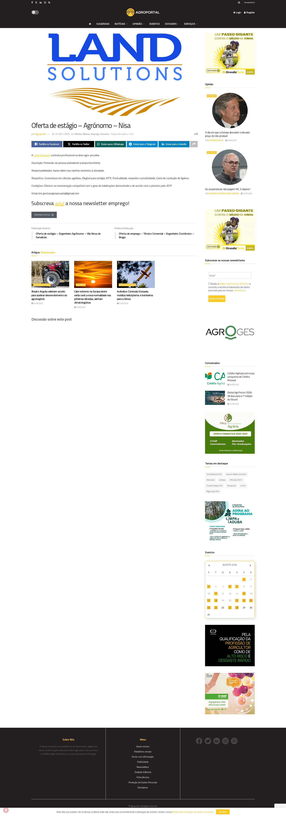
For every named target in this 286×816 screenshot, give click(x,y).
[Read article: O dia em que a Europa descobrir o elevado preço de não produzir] (230, 110)
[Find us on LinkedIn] (41, 2)
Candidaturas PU (214, 474)
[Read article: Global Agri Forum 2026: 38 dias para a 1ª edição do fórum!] (215, 398)
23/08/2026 (232, 140)
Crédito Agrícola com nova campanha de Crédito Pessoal (240, 376)
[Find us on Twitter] (36, 2)
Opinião (137, 24)
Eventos (154, 24)
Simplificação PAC (215, 485)
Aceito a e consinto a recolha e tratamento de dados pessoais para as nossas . (229, 287)
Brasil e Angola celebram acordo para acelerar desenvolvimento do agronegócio (49, 295)
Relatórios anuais (142, 751)
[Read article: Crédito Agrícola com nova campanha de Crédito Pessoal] (215, 379)
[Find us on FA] (32, 2)
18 (216, 600)
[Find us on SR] (49, 2)
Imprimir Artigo (42, 215)
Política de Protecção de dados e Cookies (193, 812)
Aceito (222, 812)
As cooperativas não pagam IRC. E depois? (227, 189)
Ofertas (78, 134)
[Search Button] (239, 2)
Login (238, 12)
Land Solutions (42, 155)
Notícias (120, 24)
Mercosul (211, 480)
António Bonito (216, 140)
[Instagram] (226, 740)
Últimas (86, 134)
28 (237, 607)
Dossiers (171, 24)
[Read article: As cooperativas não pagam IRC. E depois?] (230, 167)
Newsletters (249, 2)
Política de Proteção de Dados (234, 283)
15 (244, 593)
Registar (250, 12)
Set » (250, 565)
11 (216, 593)
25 (216, 607)
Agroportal (40, 134)
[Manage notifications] (6, 810)
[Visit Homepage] (143, 12)
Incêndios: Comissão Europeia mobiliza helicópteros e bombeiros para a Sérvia (135, 295)
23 (251, 600)
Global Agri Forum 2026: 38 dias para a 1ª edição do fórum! (239, 396)
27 (230, 607)
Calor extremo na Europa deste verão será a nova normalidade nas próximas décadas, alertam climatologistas (92, 296)
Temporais (231, 485)
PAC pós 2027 (236, 480)
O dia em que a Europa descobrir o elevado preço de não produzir (227, 134)
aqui (59, 203)
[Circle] (217, 740)
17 (209, 600)
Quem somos (142, 746)
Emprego (95, 134)
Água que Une (213, 491)
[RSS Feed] (235, 740)
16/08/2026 (247, 193)
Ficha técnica (143, 777)
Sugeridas (103, 24)
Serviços (189, 24)
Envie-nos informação (143, 756)
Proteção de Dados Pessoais (143, 782)
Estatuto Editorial (143, 772)
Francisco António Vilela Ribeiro (224, 193)
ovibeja (222, 480)
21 (237, 600)
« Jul (209, 565)
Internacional (42, 284)
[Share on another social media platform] (194, 144)
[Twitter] (209, 740)
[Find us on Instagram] (45, 2)
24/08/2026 (38, 303)
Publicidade (143, 761)
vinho (243, 485)
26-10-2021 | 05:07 (61, 134)
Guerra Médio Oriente (236, 474)
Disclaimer (143, 787)
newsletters (240, 290)
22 (244, 600)
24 (209, 607)
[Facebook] (200, 740)
